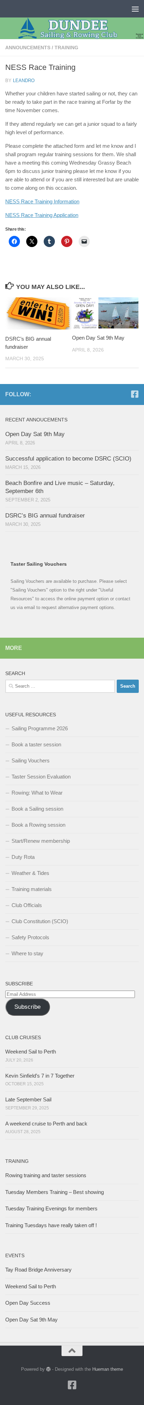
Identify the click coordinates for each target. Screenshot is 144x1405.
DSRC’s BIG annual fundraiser (45, 515)
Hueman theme (107, 1369)
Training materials (32, 889)
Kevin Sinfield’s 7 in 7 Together (39, 1076)
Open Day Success (27, 1303)
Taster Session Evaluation (41, 777)
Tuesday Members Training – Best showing (54, 1192)
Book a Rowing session (38, 825)
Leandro (24, 80)
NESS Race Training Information (42, 201)
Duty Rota (23, 857)
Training (66, 47)
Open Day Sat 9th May (98, 338)
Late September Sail (28, 1099)
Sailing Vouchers (31, 760)
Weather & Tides (30, 873)
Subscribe (27, 1007)
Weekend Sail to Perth (30, 1052)
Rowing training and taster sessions (45, 1175)
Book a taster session (36, 744)
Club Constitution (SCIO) (40, 921)
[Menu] (135, 8)
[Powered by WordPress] (48, 1369)
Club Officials (27, 905)
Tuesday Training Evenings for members (51, 1208)
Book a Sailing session (37, 809)
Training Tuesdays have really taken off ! (51, 1225)
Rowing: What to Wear (37, 793)
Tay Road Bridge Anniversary (38, 1270)
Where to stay (27, 953)
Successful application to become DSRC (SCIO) (68, 458)
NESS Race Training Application (41, 215)
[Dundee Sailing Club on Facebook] (134, 394)
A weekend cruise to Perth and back (46, 1124)
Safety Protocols (30, 937)
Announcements (27, 47)
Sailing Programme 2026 (40, 728)
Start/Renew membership (41, 841)
